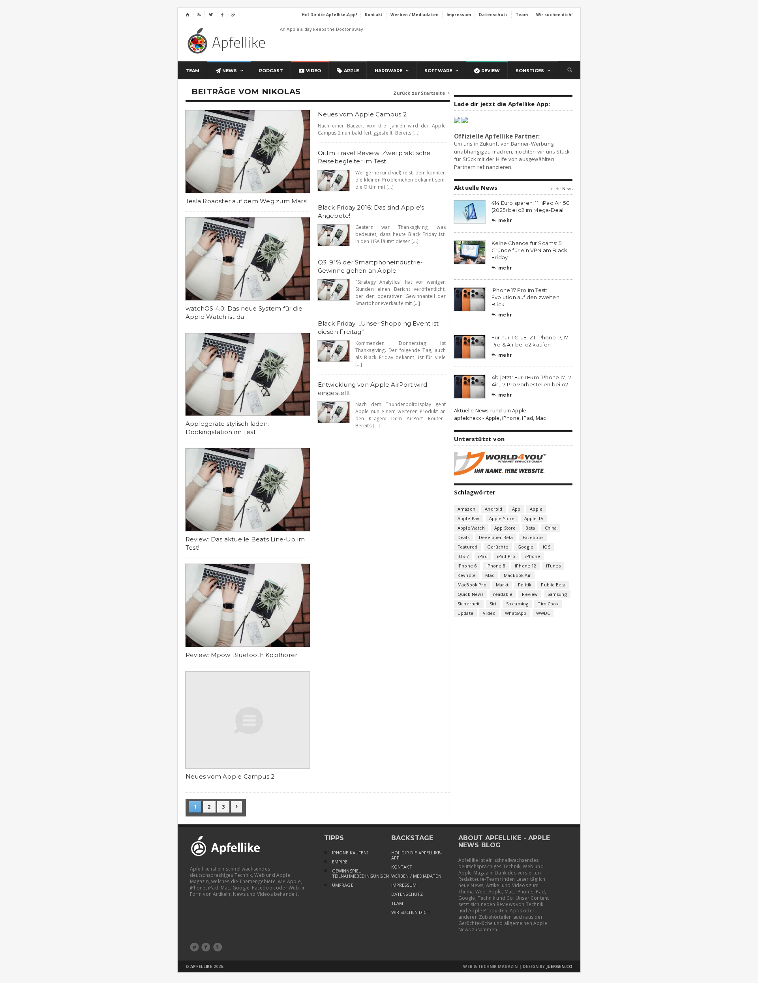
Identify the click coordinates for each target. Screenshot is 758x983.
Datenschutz (407, 894)
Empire (340, 862)
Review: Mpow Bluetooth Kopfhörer (241, 655)
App (516, 509)
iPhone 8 (495, 566)
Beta (530, 528)
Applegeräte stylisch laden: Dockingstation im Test (227, 428)
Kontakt (401, 867)
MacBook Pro (472, 585)
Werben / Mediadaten (416, 876)
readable (502, 594)
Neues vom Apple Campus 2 (230, 776)
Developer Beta (496, 537)
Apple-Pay (469, 518)
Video (489, 613)
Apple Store (502, 518)
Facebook (533, 537)
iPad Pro (506, 556)
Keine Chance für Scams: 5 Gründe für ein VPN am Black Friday (529, 250)
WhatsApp (515, 613)
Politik (524, 585)
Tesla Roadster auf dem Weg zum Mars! (247, 201)
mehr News (561, 188)
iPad (483, 556)
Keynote (467, 575)
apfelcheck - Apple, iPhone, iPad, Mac (500, 417)
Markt (502, 585)
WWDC (543, 613)
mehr (502, 220)
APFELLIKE (201, 966)
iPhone (532, 556)
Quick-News (471, 594)
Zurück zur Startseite (421, 93)
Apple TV (534, 518)
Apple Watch (471, 528)
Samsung (557, 594)
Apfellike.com (228, 40)
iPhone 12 (526, 566)
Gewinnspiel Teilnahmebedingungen (353, 873)
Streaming (517, 604)
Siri (493, 604)
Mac (489, 575)
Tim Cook (548, 604)
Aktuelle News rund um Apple (490, 410)
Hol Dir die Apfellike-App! (416, 855)
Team (397, 903)
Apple (536, 509)
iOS (546, 547)
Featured (467, 547)
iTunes (553, 566)
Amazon (466, 509)
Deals (463, 537)
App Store (505, 528)
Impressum (404, 885)
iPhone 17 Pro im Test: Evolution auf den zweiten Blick (525, 297)
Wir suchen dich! (411, 912)
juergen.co (559, 966)
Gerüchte (497, 547)
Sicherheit (469, 604)
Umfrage (342, 885)
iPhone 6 (467, 566)
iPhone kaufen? (350, 853)
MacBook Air (517, 575)
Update (465, 613)
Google (525, 547)
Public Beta (553, 585)
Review (530, 594)
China (551, 528)
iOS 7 (463, 556)
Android (493, 509)
